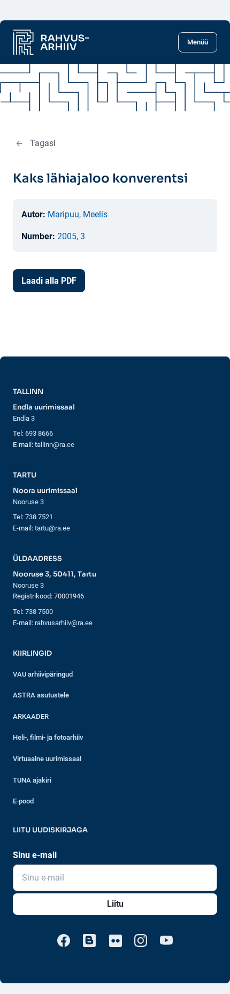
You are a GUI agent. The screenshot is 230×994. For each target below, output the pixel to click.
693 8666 (39, 433)
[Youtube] (166, 940)
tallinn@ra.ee (54, 445)
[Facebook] (63, 940)
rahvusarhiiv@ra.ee (64, 623)
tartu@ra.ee (52, 528)
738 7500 (39, 612)
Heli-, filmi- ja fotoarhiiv (48, 737)
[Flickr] (115, 940)
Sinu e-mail (35, 855)
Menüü (197, 42)
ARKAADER (31, 716)
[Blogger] (89, 940)
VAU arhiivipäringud (43, 674)
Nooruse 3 (28, 502)
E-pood (23, 801)
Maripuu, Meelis (78, 214)
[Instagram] (141, 940)
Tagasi (43, 143)
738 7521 (39, 517)
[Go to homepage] (51, 42)
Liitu (115, 904)
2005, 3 (71, 236)
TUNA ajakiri (32, 780)
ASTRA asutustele (41, 695)
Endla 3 (24, 418)
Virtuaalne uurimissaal (47, 759)
